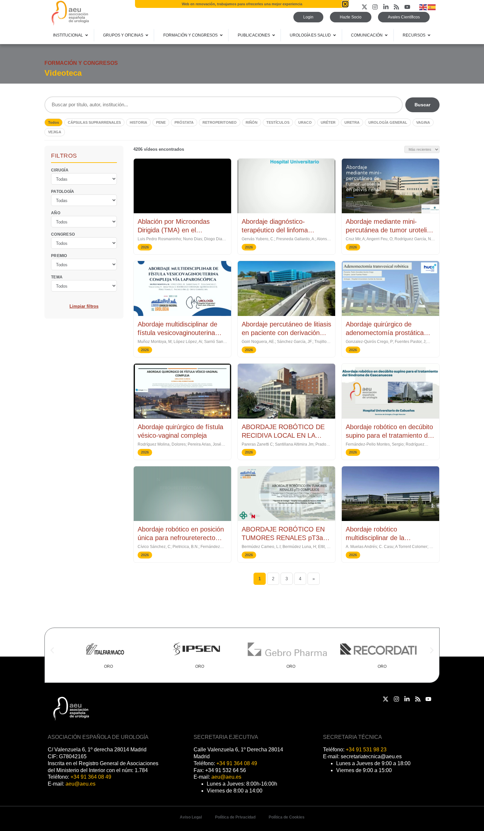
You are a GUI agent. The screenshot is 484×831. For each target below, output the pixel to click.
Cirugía (59, 170)
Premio (59, 255)
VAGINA (423, 122)
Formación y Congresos (81, 63)
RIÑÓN (251, 122)
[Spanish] (432, 6)
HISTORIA (138, 122)
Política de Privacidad (235, 817)
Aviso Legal (191, 817)
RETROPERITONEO (219, 122)
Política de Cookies (287, 817)
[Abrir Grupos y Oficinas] (147, 35)
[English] (423, 6)
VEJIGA (54, 132)
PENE (161, 122)
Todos (53, 122)
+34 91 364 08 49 (90, 777)
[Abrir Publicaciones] (274, 35)
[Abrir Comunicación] (386, 35)
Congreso (63, 234)
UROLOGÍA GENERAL (387, 122)
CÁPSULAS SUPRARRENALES (94, 122)
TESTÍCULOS (277, 122)
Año (55, 213)
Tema (57, 277)
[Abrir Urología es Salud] (334, 35)
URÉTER (328, 122)
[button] (52, 650)
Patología (62, 191)
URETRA (352, 122)
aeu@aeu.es (80, 784)
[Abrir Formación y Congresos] (221, 35)
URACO (305, 122)
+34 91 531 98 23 (366, 749)
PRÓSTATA (184, 122)
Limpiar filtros (83, 305)
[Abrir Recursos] (429, 35)
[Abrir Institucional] (87, 35)
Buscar (422, 104)
